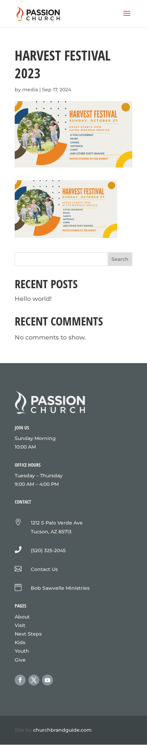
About (22, 617)
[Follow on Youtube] (47, 680)
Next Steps (28, 634)
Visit (20, 625)
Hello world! (33, 299)
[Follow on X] (33, 680)
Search (120, 259)
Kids (20, 642)
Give (20, 660)
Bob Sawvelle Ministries (60, 588)
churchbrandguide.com (62, 730)
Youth (22, 651)
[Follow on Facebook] (20, 680)
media (30, 90)
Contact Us (44, 569)
